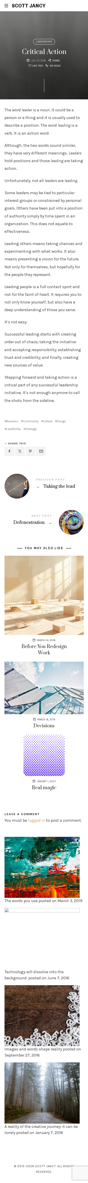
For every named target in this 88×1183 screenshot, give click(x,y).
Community (30, 421)
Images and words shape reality (33, 1049)
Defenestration (44, 520)
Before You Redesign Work (44, 650)
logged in (36, 820)
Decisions (44, 726)
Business (12, 421)
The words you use (21, 900)
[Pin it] (30, 451)
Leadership (44, 41)
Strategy (31, 428)
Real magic (44, 788)
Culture (47, 421)
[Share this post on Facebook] (9, 451)
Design (61, 421)
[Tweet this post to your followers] (20, 451)
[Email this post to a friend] (41, 451)
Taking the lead (44, 484)
